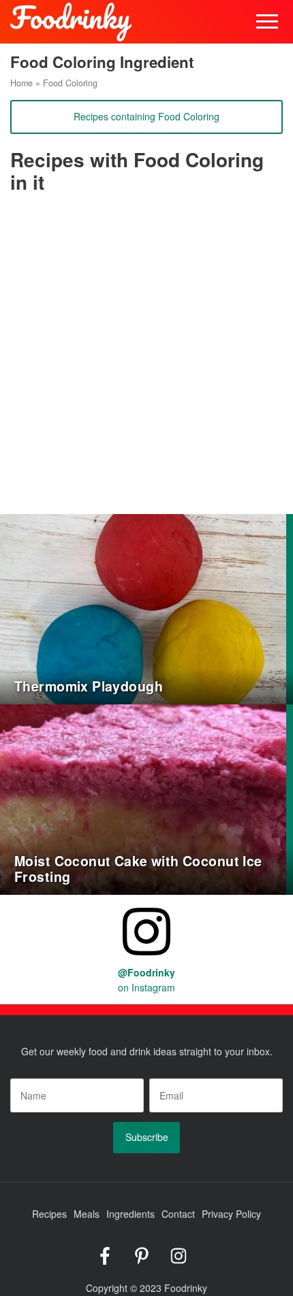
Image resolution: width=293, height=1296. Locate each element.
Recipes (49, 1214)
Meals (86, 1214)
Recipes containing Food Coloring (146, 116)
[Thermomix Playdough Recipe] (143, 607)
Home (21, 83)
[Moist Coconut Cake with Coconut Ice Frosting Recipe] (143, 797)
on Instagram (146, 980)
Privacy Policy (231, 1214)
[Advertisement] (146, 361)
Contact (178, 1214)
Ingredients (130, 1214)
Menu (267, 22)
